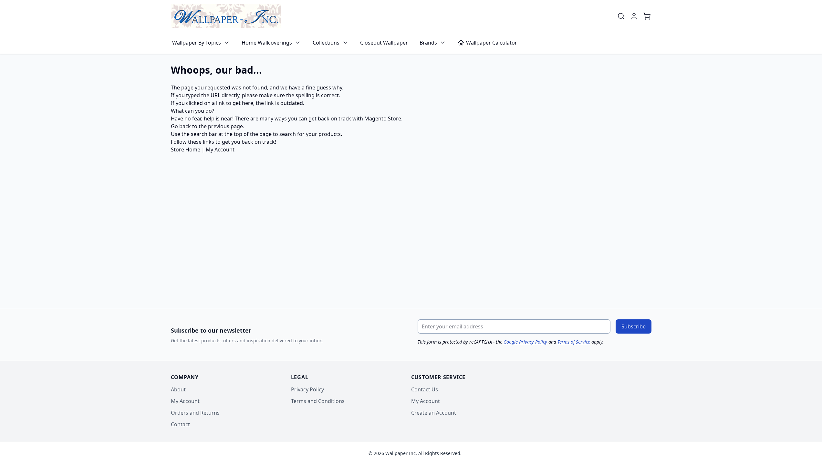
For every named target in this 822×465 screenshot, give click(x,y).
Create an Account (433, 412)
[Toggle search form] (621, 16)
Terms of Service (573, 342)
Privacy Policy (307, 389)
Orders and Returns (195, 412)
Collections (326, 42)
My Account (220, 149)
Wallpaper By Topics (196, 42)
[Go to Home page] (226, 16)
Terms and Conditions (318, 401)
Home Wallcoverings (267, 42)
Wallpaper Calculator (491, 42)
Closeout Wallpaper (384, 42)
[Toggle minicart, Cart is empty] (647, 16)
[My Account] (634, 16)
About (178, 389)
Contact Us (424, 389)
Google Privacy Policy (525, 342)
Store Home (185, 149)
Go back (181, 126)
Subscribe (633, 326)
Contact (180, 424)
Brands (428, 42)
